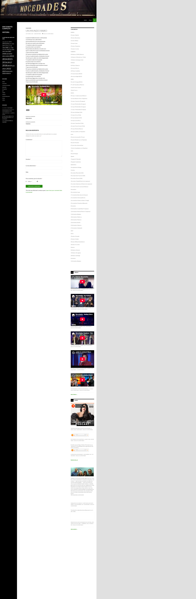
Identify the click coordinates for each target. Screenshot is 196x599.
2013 (12, 56)
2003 (10, 49)
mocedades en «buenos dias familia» (80, 388)
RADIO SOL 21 (74, 460)
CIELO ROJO (30, 117)
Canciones (28, 28)
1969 (3, 41)
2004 (13, 49)
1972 (10, 41)
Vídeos (76, 272)
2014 (4, 59)
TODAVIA (30, 122)
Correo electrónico (31, 165)
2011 (4, 56)
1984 (6, 48)
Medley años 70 (74, 326)
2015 (10, 59)
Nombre (28, 159)
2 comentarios (80, 369)
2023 (4, 71)
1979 (9, 45)
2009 (7, 54)
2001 (6, 49)
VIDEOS (8, 73)
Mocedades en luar (75, 289)
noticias (3, 94)
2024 (7, 71)
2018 (28, 110)
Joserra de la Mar (5, 112)
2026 (4, 73)
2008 (4, 54)
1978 (6, 45)
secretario (38, 33)
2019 (9, 65)
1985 (9, 47)
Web (27, 172)
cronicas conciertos (6, 85)
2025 (10, 71)
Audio (76, 400)
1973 (4, 44)
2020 (13, 66)
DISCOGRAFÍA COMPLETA (7, 27)
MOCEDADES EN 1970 (7, 111)
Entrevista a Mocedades (77, 454)
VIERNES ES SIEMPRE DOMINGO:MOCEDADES (80, 428)
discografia (4, 89)
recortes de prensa (6, 96)
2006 (6, 51)
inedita (3, 92)
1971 (8, 41)
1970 (5, 41)
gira (3, 90)
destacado (4, 87)
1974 (7, 44)
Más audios (74, 529)
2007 (9, 51)
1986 (12, 47)
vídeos (90, 20)
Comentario (29, 139)
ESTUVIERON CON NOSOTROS (77, 439)
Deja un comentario (48, 33)
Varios (85, 20)
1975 (10, 43)
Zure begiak (10, 107)
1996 (3, 49)
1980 (11, 45)
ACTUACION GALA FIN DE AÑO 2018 (78, 368)
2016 (4, 62)
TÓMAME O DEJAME (75, 345)
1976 (13, 43)
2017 (9, 62)
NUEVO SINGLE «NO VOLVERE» (77, 307)
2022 (8, 68)
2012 (8, 56)
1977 (3, 45)
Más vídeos (74, 394)
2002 (8, 49)
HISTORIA (5, 32)
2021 (4, 69)
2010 (10, 54)
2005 (3, 51)
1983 (3, 47)
